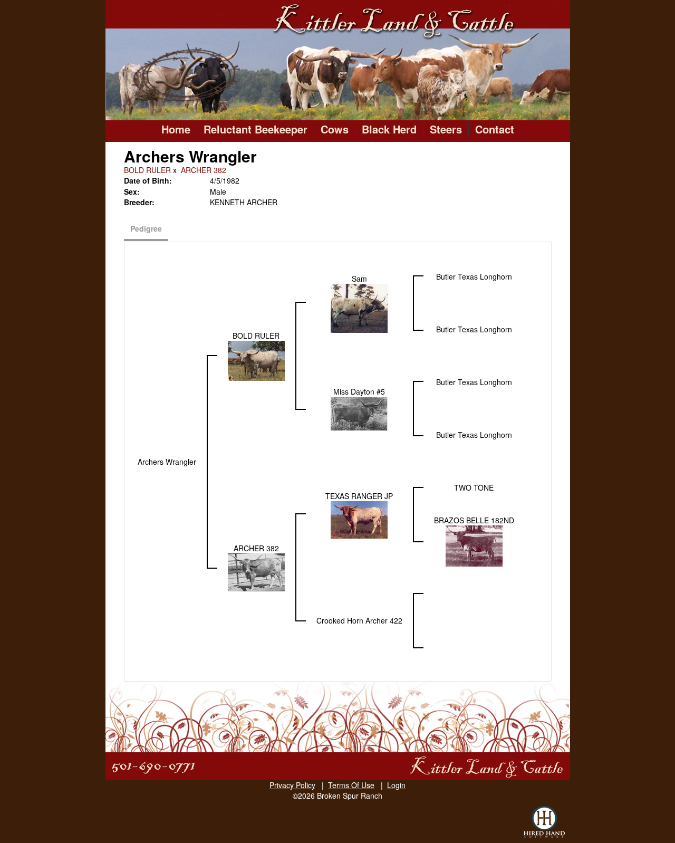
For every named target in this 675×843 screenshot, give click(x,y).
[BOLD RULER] (256, 360)
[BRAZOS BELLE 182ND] (474, 545)
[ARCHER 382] (256, 571)
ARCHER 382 (203, 170)
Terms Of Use (351, 785)
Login (396, 785)
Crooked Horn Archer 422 (359, 620)
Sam (359, 278)
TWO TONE (474, 487)
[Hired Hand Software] (544, 822)
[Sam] (359, 307)
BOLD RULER (147, 170)
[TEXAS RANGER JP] (359, 518)
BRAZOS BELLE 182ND (474, 520)
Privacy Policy (292, 785)
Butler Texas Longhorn (474, 276)
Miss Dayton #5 (359, 391)
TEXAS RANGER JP (359, 496)
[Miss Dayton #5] (359, 412)
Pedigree (146, 228)
